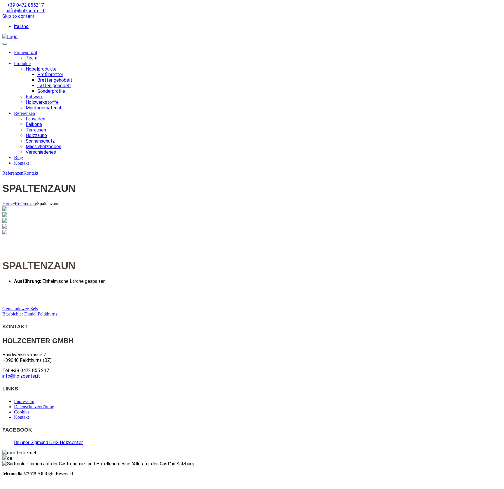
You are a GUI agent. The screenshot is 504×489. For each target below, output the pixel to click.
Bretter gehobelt (54, 80)
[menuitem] (21, 26)
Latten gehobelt (54, 85)
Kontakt (21, 163)
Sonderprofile (51, 91)
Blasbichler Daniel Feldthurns (29, 313)
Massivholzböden (43, 146)
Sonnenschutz (40, 141)
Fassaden (35, 119)
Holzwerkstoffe (42, 102)
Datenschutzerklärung (34, 406)
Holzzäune (36, 135)
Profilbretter (50, 74)
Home (8, 203)
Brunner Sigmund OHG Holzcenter (48, 442)
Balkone (34, 124)
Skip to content (18, 16)
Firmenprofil (25, 52)
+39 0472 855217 (25, 5)
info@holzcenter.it (25, 10)
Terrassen (36, 130)
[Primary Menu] (4, 44)
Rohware (34, 96)
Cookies (21, 411)
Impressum (24, 401)
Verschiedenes (41, 152)
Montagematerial (43, 108)
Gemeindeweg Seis (20, 308)
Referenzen (24, 113)
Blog (18, 157)
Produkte (22, 63)
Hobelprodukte (41, 69)
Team (31, 58)
